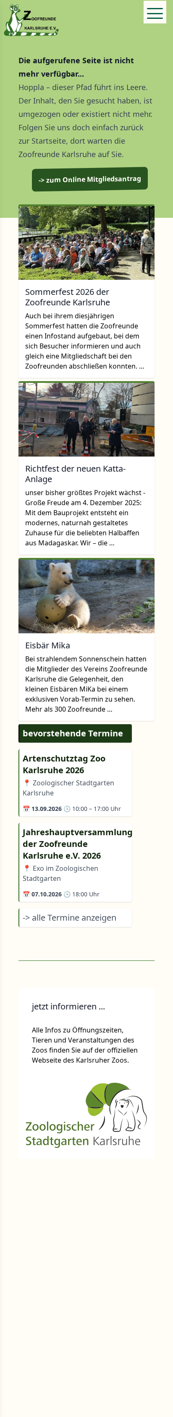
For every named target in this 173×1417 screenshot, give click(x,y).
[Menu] (155, 12)
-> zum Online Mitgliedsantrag (90, 179)
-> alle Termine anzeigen (69, 917)
